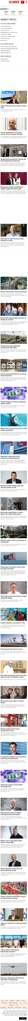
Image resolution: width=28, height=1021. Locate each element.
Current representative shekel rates (9, 46)
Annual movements (5, 61)
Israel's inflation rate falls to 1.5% (13, 623)
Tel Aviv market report (6, 26)
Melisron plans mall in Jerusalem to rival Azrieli (13, 541)
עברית (17, 1005)
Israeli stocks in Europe (6, 34)
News (7, 1000)
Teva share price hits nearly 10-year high (13, 106)
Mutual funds (4, 40)
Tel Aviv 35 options (5, 38)
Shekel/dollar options (5, 50)
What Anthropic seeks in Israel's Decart (12, 702)
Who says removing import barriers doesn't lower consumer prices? (13, 676)
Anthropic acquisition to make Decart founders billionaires (12, 513)
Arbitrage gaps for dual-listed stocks (9, 32)
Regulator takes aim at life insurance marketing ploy (10, 457)
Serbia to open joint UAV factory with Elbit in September (12, 979)
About (24, 1007)
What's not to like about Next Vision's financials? (11, 841)
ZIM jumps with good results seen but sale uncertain (13, 568)
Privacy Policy (18, 1007)
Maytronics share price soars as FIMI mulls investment (14, 429)
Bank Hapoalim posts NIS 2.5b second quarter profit (11, 869)
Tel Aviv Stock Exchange (6, 28)
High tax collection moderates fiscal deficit (14, 924)
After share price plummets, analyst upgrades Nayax (14, 597)
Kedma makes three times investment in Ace (10, 730)
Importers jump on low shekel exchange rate (11, 785)
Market (23, 1000)
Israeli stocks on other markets (8, 36)
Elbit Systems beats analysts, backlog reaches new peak (11, 813)
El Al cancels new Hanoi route (11, 649)
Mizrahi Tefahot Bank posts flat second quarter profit (12, 486)
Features (18, 1000)
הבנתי (22, 1018)
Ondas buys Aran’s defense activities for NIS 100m (10, 347)
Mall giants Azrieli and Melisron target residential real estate (12, 188)
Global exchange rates (6, 52)
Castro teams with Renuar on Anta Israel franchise (13, 375)
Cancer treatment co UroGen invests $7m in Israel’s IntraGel (12, 133)
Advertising (3, 1007)
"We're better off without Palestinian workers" (10, 951)
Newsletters (4, 1003)
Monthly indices (4, 59)
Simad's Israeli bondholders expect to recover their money (13, 897)
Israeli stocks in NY (5, 30)
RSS (21, 1003)
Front (1, 6)
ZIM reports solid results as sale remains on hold (12, 239)
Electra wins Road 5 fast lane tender (14, 292)
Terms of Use (10, 1007)
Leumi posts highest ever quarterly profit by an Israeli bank (13, 757)
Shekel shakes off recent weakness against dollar (13, 402)
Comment (12, 1000)
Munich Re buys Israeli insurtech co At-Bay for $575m (13, 319)
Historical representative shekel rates (9, 48)
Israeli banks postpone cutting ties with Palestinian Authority (13, 160)
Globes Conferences (13, 1003)
